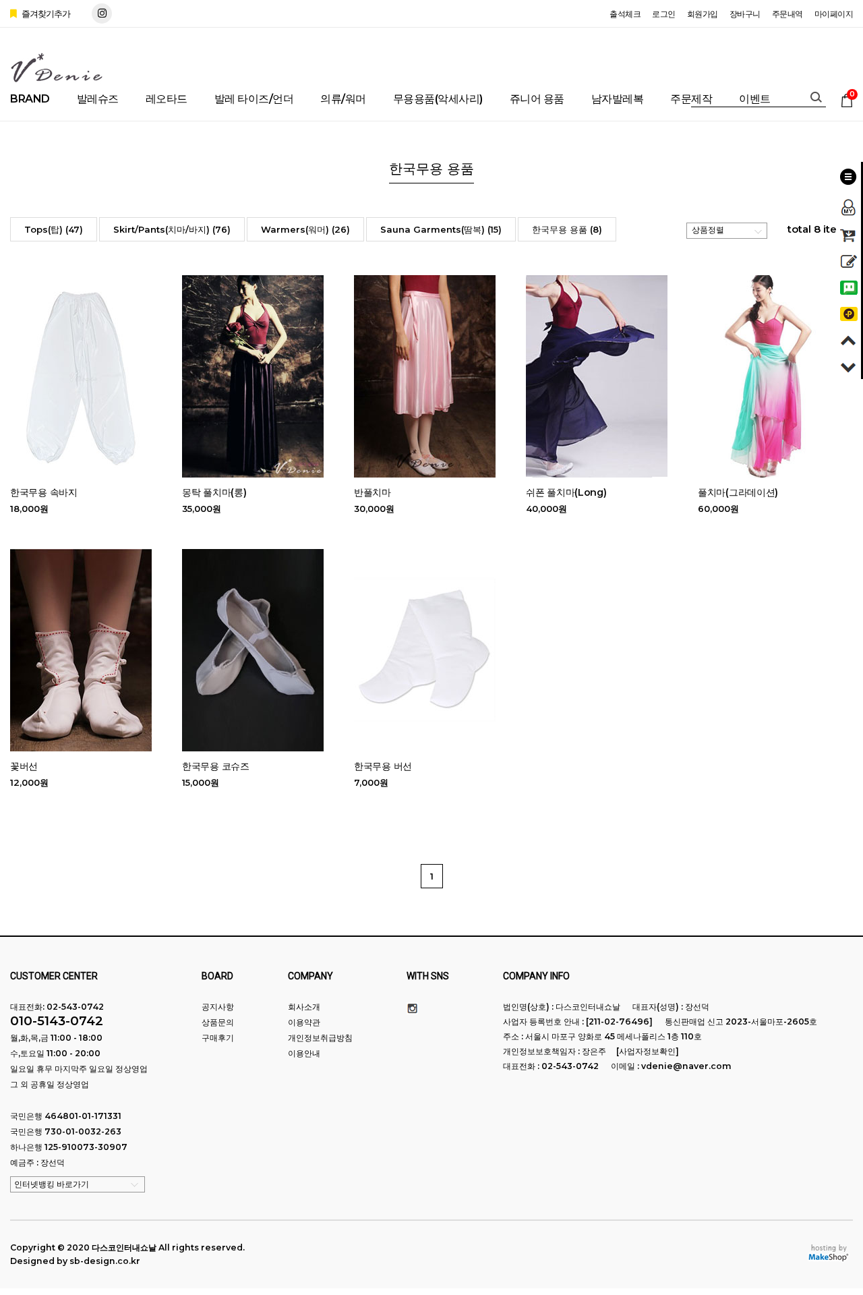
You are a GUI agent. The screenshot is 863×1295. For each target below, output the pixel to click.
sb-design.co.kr (104, 1261)
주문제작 (691, 98)
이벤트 (755, 98)
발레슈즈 (98, 98)
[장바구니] (849, 233)
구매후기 (218, 1038)
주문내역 (787, 14)
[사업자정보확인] (647, 1051)
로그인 (664, 14)
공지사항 (218, 1007)
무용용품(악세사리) (438, 98)
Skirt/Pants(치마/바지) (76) (172, 229)
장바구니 (745, 14)
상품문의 (218, 1022)
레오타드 (166, 98)
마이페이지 (834, 14)
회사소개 (304, 1007)
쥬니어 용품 (537, 98)
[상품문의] (849, 259)
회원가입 (702, 14)
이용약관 (304, 1022)
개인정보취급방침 (320, 1038)
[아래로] (849, 364)
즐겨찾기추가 (45, 13)
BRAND (30, 98)
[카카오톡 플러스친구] (849, 312)
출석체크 (625, 14)
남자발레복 (617, 98)
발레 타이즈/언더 (254, 98)
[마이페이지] (849, 203)
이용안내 (304, 1053)
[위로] (849, 338)
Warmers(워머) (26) (305, 229)
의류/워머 (343, 98)
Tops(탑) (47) (53, 229)
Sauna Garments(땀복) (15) (441, 229)
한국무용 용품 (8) (567, 229)
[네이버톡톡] (849, 286)
